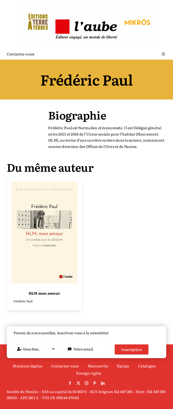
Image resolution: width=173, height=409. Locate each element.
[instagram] (86, 383)
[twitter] (78, 383)
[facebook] (70, 383)
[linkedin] (103, 383)
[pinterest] (94, 383)
